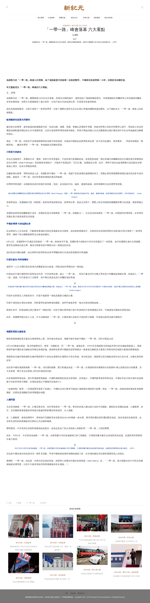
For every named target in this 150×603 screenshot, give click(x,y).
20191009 (135, 565)
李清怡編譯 (86, 563)
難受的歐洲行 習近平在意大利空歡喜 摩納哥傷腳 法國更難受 (23, 548)
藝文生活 (74, 18)
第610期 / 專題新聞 (92, 536)
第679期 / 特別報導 (58, 575)
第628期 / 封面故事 (23, 543)
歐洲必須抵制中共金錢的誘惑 (92, 574)
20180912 (66, 535)
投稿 (67, 593)
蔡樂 (83, 529)
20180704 (101, 563)
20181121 (135, 530)
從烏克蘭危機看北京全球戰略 (23, 582)
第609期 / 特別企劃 (126, 537)
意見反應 (73, 593)
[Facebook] (6, 7)
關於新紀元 (80, 593)
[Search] (142, 7)
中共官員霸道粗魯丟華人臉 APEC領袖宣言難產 (92, 541)
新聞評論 (62, 18)
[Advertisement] (75, 60)
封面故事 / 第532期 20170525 (75, 25)
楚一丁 (16, 571)
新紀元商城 (108, 18)
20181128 (101, 529)
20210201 (66, 568)
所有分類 (86, 18)
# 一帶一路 (31, 503)
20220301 (32, 571)
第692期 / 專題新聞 (23, 578)
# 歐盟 (19, 503)
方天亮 (50, 568)
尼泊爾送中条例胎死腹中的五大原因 (126, 576)
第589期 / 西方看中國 (92, 570)
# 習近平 (43, 503)
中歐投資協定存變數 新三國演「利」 (57, 579)
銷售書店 (97, 18)
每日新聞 (41, 18)
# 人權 (8, 503)
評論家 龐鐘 (120, 565)
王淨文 (16, 535)
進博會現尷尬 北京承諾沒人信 (126, 541)
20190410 (32, 535)
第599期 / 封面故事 (58, 543)
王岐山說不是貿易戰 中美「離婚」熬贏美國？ (57, 548)
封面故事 (51, 18)
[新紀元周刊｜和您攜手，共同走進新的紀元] (74, 7)
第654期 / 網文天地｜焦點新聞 (126, 572)
